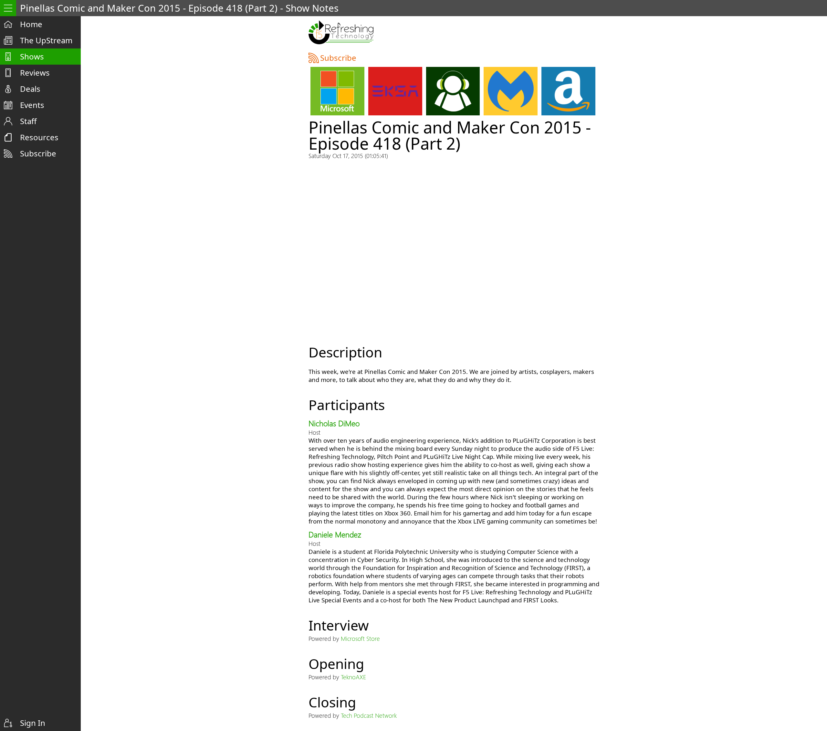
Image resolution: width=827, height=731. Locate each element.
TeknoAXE (353, 677)
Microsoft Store (360, 638)
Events (32, 105)
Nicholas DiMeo (334, 423)
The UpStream (46, 40)
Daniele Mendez (335, 534)
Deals (30, 88)
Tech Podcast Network (369, 715)
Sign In (32, 722)
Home (31, 24)
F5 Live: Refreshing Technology (341, 32)
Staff (28, 121)
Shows (32, 56)
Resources (39, 137)
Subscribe (38, 153)
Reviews (35, 72)
